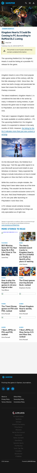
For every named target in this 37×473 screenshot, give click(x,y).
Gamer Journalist (18, 438)
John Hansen (23, 264)
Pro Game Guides (18, 416)
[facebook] (13, 389)
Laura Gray (5, 257)
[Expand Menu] (30, 3)
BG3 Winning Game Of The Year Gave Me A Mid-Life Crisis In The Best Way (9, 250)
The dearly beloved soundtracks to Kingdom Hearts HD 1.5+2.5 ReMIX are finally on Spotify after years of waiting (26, 253)
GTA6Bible (18, 456)
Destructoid (18, 435)
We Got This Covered (18, 432)
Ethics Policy (17, 396)
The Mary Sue (18, 446)
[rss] (3, 389)
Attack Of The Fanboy (18, 424)
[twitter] (8, 389)
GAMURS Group (31, 461)
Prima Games (18, 427)
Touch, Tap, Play (18, 448)
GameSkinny (18, 440)
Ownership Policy (19, 399)
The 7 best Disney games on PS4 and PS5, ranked (10, 308)
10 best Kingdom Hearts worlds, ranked (26, 308)
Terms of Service (6, 402)
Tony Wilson (5, 290)
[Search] (26, 3)
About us (4, 396)
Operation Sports (18, 443)
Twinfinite (18, 419)
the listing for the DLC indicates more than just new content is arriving (18, 131)
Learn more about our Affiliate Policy (10, 225)
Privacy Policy (6, 399)
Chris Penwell (6, 314)
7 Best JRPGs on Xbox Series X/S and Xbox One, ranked (26, 333)
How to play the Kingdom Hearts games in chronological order (9, 283)
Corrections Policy (19, 402)
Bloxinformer (18, 453)
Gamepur (18, 422)
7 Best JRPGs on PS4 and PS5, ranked (9, 332)
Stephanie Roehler (25, 288)
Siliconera (18, 430)
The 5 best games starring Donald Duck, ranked (27, 282)
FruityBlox (18, 451)
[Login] (33, 3)
